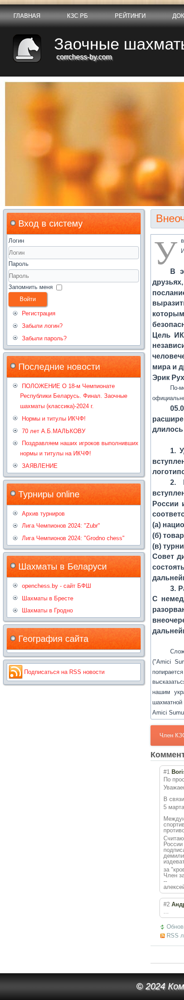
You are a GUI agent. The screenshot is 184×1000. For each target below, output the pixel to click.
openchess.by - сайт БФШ (56, 586)
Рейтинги (130, 15)
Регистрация (38, 313)
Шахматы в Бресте (47, 598)
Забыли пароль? (44, 338)
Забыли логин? (42, 325)
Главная (26, 15)
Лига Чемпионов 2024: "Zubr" (61, 525)
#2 (166, 904)
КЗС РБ (77, 15)
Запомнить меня (30, 287)
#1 (166, 772)
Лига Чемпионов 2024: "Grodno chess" (73, 538)
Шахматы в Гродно (47, 610)
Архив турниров (43, 513)
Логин (16, 240)
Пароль (18, 263)
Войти (28, 299)
